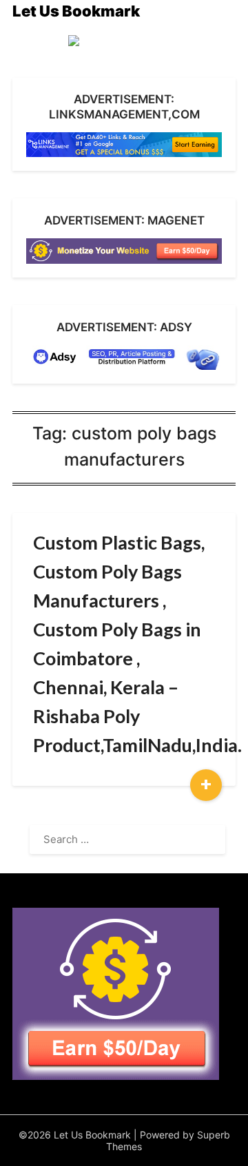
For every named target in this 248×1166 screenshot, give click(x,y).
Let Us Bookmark (76, 11)
